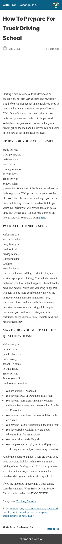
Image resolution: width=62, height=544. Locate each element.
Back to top (53, 529)
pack (14, 512)
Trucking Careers (26, 501)
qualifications (10, 515)
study (31, 515)
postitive (32, 512)
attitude (14, 508)
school (22, 515)
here (42, 217)
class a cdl (52, 508)
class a (41, 508)
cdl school (30, 508)
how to (6, 512)
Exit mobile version (31, 539)
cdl (21, 508)
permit (22, 512)
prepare (42, 512)
